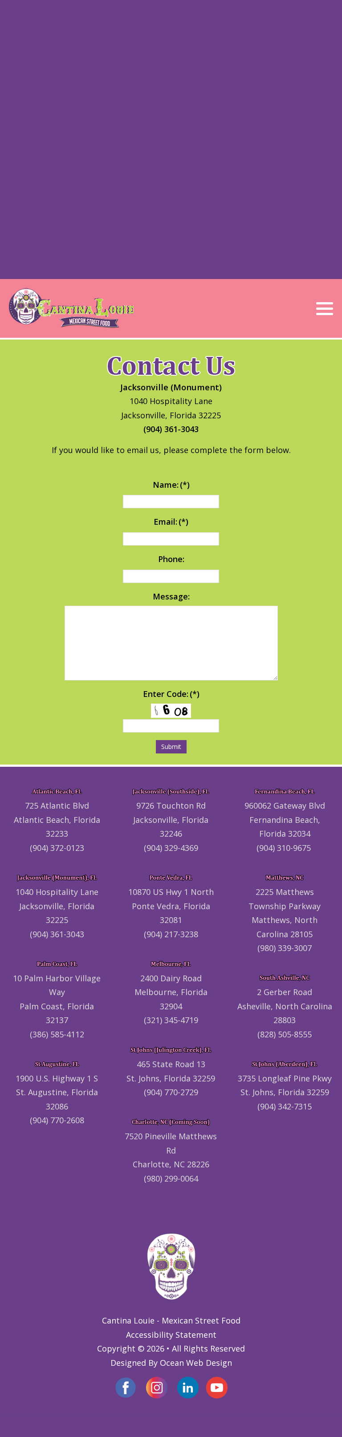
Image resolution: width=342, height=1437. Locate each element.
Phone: (171, 559)
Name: (171, 484)
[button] (324, 309)
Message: (171, 596)
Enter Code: (171, 693)
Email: (171, 521)
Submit (171, 746)
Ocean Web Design (196, 1362)
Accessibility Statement (171, 1334)
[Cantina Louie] (71, 308)
